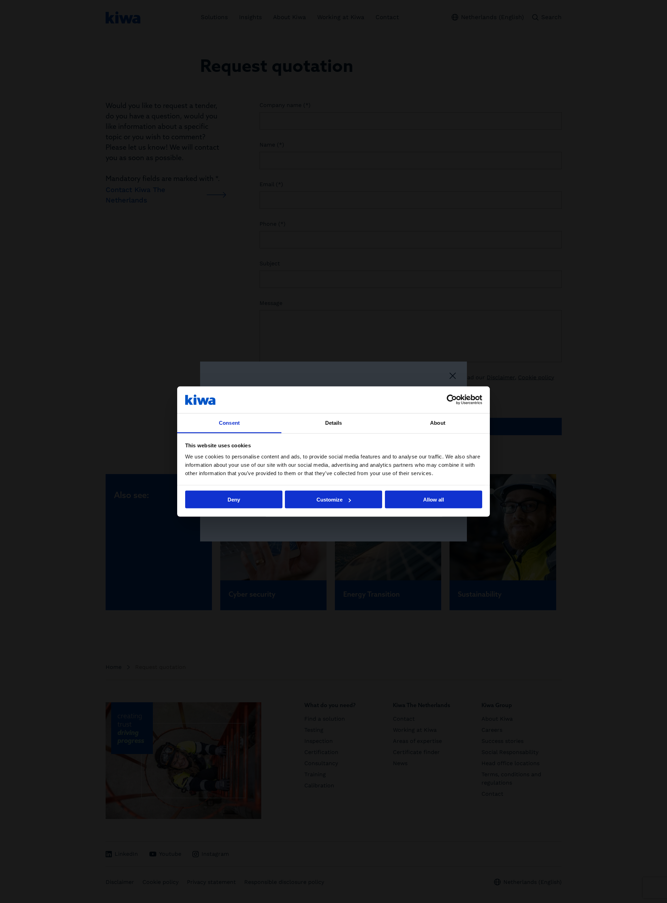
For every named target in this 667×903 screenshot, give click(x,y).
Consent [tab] (229, 422)
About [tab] (437, 422)
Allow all (433, 500)
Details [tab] (333, 422)
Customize (329, 500)
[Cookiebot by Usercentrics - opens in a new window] (451, 400)
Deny (234, 500)
